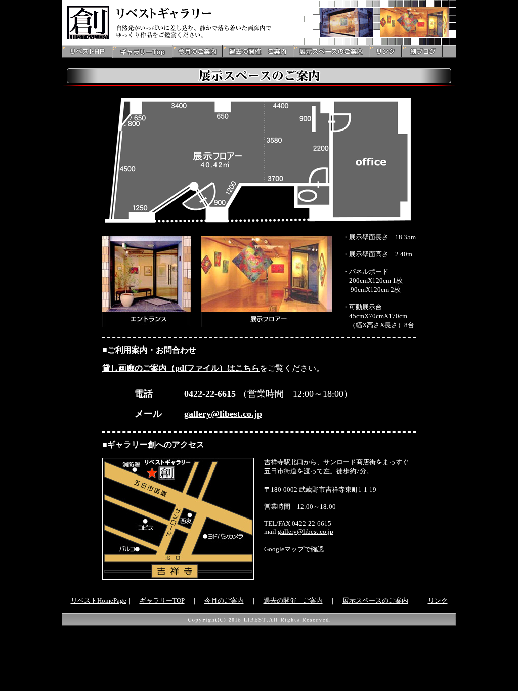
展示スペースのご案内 (375, 600)
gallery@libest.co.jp (223, 414)
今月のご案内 (224, 600)
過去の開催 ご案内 (293, 600)
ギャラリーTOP (162, 600)
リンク (438, 600)
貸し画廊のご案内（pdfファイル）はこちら (181, 368)
